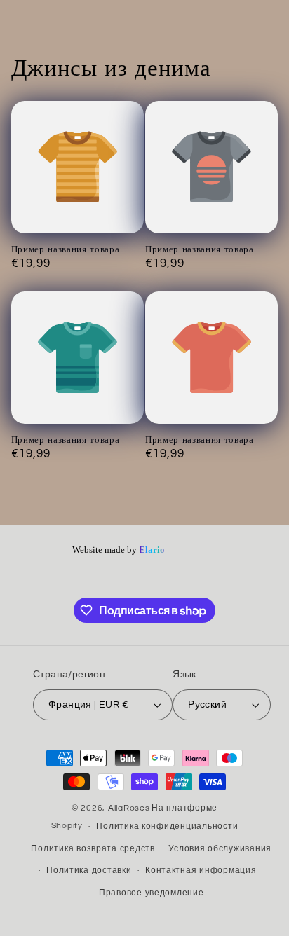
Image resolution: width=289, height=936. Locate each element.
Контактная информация (200, 870)
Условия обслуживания (219, 849)
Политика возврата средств (92, 849)
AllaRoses (129, 808)
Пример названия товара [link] (65, 248)
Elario (152, 551)
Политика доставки (89, 870)
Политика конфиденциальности (167, 826)
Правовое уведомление (151, 893)
